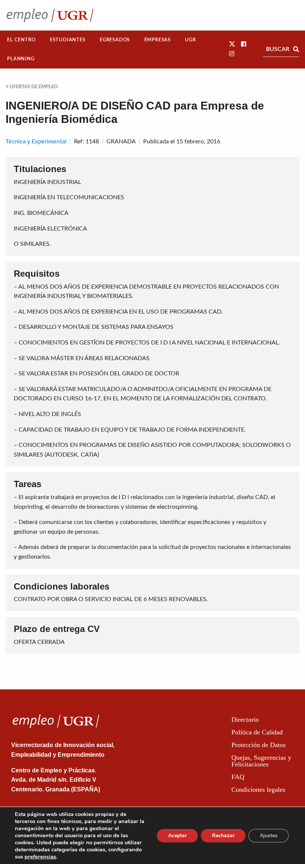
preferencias (40, 856)
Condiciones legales (258, 789)
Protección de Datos (258, 745)
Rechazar (223, 835)
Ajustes (268, 835)
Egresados (115, 40)
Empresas (157, 40)
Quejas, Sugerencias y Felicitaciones (261, 761)
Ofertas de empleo (33, 87)
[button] (232, 44)
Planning (20, 59)
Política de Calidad (257, 732)
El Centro (21, 40)
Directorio (245, 719)
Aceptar (177, 835)
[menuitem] (21, 40)
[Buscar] (296, 49)
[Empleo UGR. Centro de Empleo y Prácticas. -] (50, 15)
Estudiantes (68, 40)
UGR (190, 40)
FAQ (237, 777)
